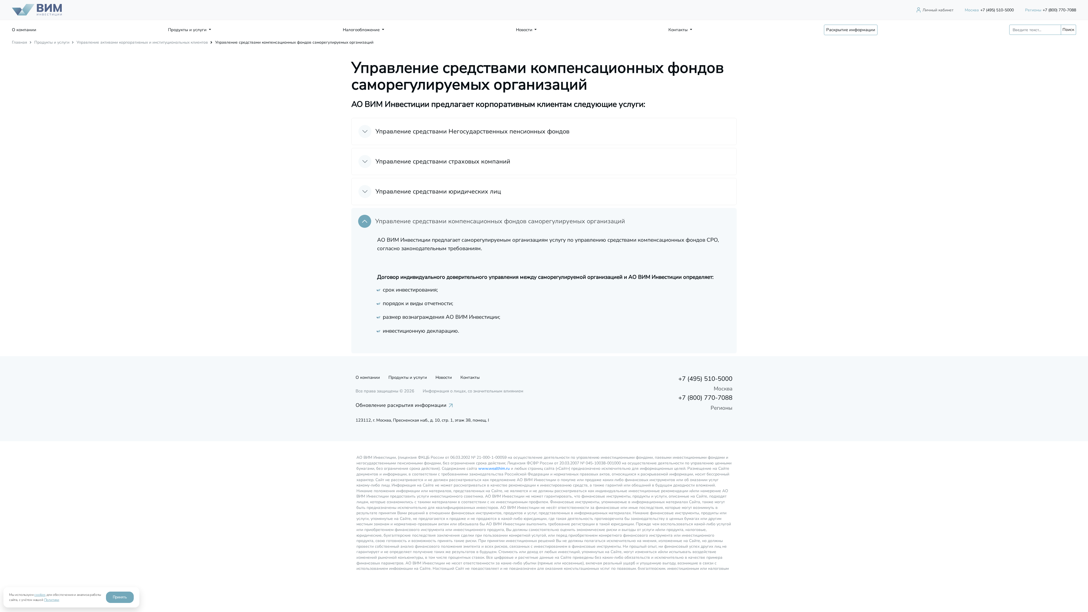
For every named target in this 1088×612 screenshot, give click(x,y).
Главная (19, 42)
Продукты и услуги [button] (188, 30)
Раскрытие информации (850, 30)
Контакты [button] (678, 30)
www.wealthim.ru (494, 468)
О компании (24, 30)
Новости (443, 377)
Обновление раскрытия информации (401, 405)
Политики (51, 600)
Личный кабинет (938, 10)
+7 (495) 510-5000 (989, 10)
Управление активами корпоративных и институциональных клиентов (142, 42)
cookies (40, 594)
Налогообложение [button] (362, 30)
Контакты (470, 377)
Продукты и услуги (51, 42)
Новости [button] (525, 30)
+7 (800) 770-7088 (1050, 10)
